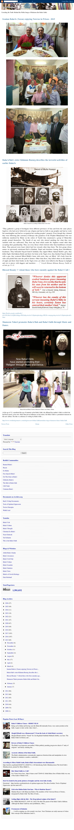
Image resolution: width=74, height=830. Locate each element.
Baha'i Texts (6, 571)
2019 (7, 626)
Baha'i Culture (7, 525)
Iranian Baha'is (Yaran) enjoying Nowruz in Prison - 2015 (28, 19)
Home (37, 424)
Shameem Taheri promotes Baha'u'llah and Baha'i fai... (23, 679)
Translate (17, 442)
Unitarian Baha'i (8, 489)
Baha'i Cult (6, 522)
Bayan (5, 468)
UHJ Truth (6, 486)
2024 (7, 610)
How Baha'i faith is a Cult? (20, 771)
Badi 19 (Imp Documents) (11, 501)
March (9, 666)
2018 (7, 630)
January (9, 687)
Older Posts (69, 424)
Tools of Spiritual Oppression (12, 504)
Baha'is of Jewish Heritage (11, 574)
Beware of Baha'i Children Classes (22, 743)
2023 (7, 613)
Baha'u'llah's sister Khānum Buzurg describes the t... (23, 672)
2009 (7, 708)
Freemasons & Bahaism (19, 809)
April (9, 663)
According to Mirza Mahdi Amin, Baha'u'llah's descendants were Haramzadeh (28, 762)
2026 (7, 603)
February (10, 683)
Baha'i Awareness (8, 556)
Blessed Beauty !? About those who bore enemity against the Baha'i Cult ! (35, 269)
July (8, 659)
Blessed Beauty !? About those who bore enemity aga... (24, 676)
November (10, 646)
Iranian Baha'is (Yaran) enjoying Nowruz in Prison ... (23, 669)
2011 (7, 701)
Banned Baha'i (7, 465)
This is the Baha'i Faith (10, 541)
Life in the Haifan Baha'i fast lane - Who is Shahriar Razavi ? (31, 789)
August (9, 656)
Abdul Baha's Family (9, 553)
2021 (7, 620)
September (10, 653)
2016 (7, 637)
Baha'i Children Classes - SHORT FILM (24, 723)
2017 (7, 633)
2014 (7, 691)
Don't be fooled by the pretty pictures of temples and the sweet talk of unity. (27, 781)
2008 (7, 711)
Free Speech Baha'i (9, 474)
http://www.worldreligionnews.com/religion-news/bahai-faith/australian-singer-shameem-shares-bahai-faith (34, 420)
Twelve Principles (8, 507)
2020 (7, 623)
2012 (7, 698)
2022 (7, 616)
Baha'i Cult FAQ (8, 559)
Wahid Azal (6, 510)
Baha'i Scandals (8, 565)
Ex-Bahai (6, 471)
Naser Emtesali (7, 535)
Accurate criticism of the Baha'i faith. (23, 753)
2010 (7, 704)
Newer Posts (5, 424)
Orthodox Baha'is (8, 480)
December (10, 643)
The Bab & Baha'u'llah (10, 483)
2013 (7, 694)
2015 (7, 640)
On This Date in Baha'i (10, 477)
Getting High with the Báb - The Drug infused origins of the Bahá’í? (33, 799)
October (9, 649)
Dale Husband (7, 577)
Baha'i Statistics (8, 568)
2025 (7, 606)
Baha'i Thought (7, 528)
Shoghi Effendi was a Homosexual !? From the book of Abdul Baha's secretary (37, 733)
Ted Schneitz (7, 538)
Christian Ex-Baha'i (9, 531)
